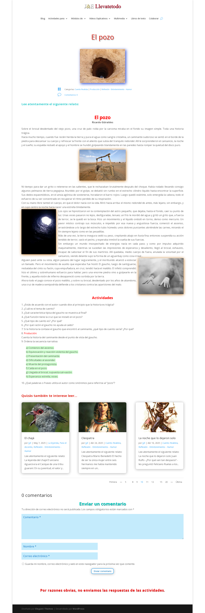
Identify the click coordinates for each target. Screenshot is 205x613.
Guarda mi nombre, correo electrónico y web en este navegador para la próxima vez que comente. (80, 564)
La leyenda (53, 442)
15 (161, 481)
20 (166, 481)
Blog (43, 18)
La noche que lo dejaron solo (157, 438)
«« (121, 481)
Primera (113, 481)
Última (179, 481)
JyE (29, 442)
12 (152, 481)
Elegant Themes (44, 608)
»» (172, 481)
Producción (95, 89)
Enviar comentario (102, 571)
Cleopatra (87, 438)
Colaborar (154, 18)
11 (147, 481)
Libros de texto (138, 18)
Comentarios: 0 (71, 95)
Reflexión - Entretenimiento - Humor (117, 89)
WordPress (78, 608)
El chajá (29, 438)
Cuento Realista (81, 89)
